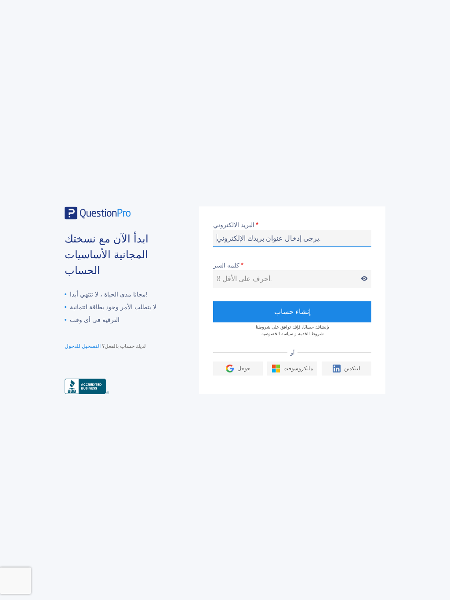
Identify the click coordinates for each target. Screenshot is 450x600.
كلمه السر (290, 266)
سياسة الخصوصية (277, 333)
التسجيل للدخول (83, 346)
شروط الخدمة (310, 333)
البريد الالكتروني (235, 225)
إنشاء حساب (292, 311)
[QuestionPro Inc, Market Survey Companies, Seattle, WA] (87, 386)
